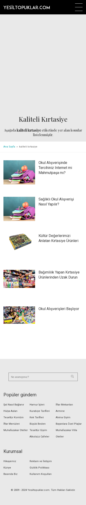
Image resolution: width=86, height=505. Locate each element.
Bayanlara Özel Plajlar (69, 423)
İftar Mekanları (64, 404)
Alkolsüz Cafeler (39, 436)
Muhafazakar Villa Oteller (66, 433)
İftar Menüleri (11, 423)
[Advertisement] (43, 65)
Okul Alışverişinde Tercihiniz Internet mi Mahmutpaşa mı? (55, 167)
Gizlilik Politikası (39, 467)
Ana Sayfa (9, 146)
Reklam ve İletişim (41, 461)
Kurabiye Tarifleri (40, 411)
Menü (79, 7)
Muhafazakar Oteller (15, 430)
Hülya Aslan (10, 411)
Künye (7, 467)
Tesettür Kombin (13, 417)
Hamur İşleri (37, 404)
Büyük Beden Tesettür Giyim (38, 427)
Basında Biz (10, 474)
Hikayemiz (9, 461)
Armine (60, 411)
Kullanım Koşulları (41, 474)
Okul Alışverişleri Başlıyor (59, 309)
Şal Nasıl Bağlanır (13, 404)
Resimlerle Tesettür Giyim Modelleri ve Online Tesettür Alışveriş (26, 7)
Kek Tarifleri (37, 417)
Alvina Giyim (63, 417)
